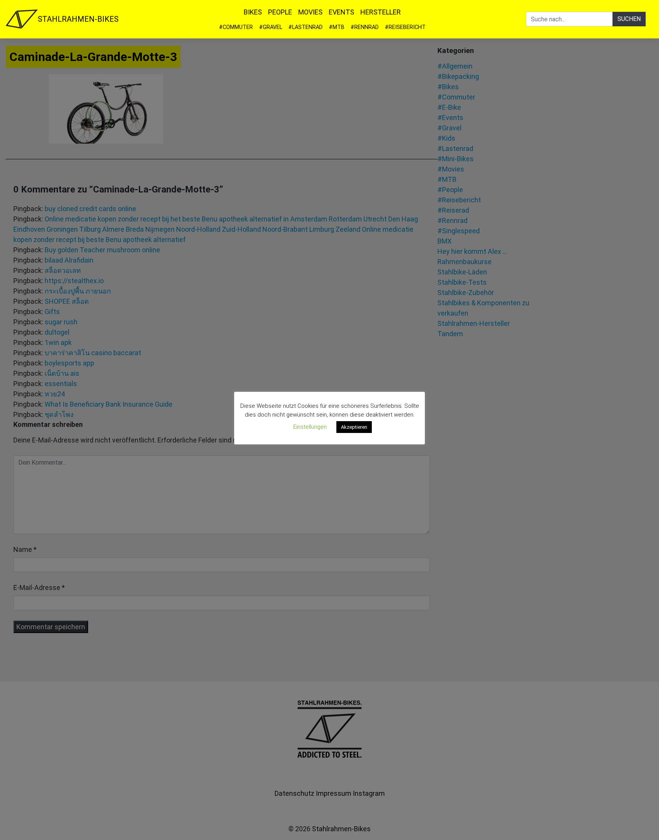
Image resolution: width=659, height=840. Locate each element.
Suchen (629, 18)
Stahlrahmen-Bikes (78, 19)
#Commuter (236, 27)
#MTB (336, 27)
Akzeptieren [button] (354, 427)
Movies (310, 12)
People (280, 12)
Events (341, 12)
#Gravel (270, 27)
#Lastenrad (305, 27)
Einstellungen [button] (310, 426)
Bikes (253, 12)
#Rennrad (364, 27)
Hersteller (380, 12)
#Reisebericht (405, 27)
